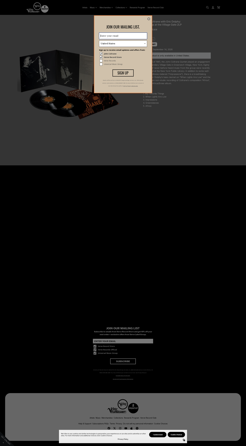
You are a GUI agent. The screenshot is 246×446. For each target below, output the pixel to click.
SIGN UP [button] (123, 72)
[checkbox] (123, 53)
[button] (148, 18)
